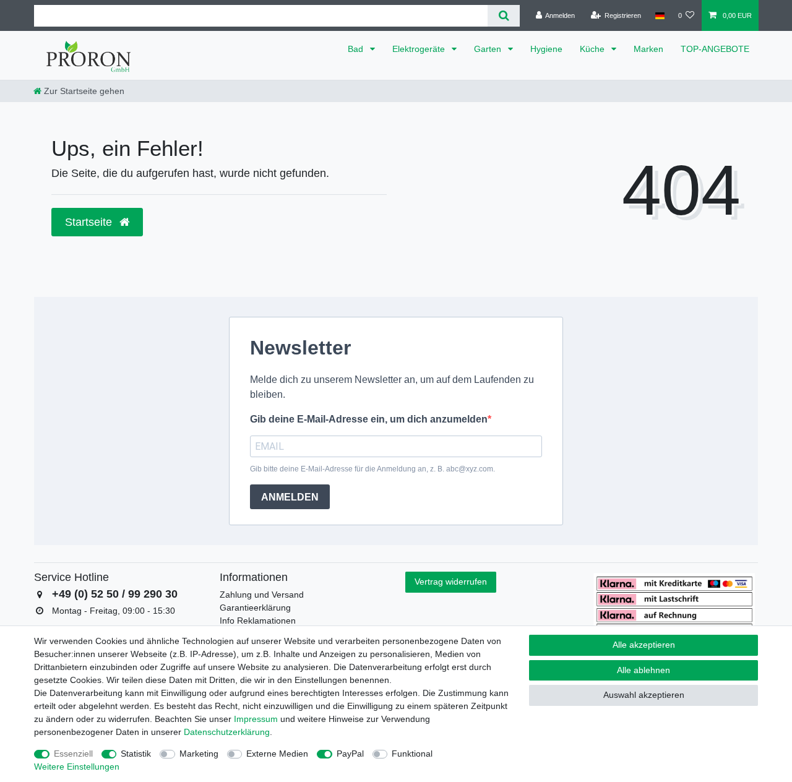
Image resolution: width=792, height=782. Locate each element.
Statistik (136, 753)
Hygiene (546, 49)
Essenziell (73, 753)
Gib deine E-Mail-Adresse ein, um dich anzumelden (369, 419)
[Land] (659, 15)
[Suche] (503, 16)
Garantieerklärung (255, 607)
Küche (593, 49)
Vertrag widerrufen (451, 581)
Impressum (256, 719)
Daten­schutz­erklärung (227, 732)
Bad (357, 49)
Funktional (412, 753)
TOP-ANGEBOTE (715, 49)
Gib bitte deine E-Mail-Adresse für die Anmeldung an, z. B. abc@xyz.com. (372, 469)
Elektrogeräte (419, 49)
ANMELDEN (290, 497)
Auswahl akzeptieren (643, 695)
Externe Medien (277, 753)
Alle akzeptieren (644, 645)
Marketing (198, 753)
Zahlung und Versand (262, 594)
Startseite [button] (90, 222)
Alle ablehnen (643, 670)
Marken (648, 49)
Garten (489, 49)
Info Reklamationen (258, 620)
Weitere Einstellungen (76, 766)
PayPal (350, 753)
